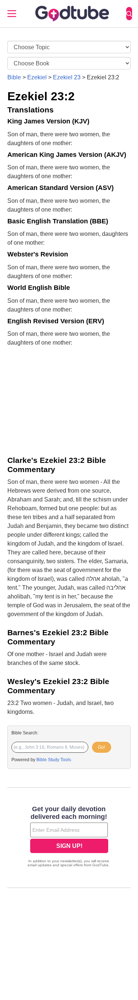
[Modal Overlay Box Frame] (69, 837)
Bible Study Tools (53, 759)
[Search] (129, 13)
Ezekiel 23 (67, 77)
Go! (101, 747)
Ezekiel (37, 77)
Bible (14, 77)
